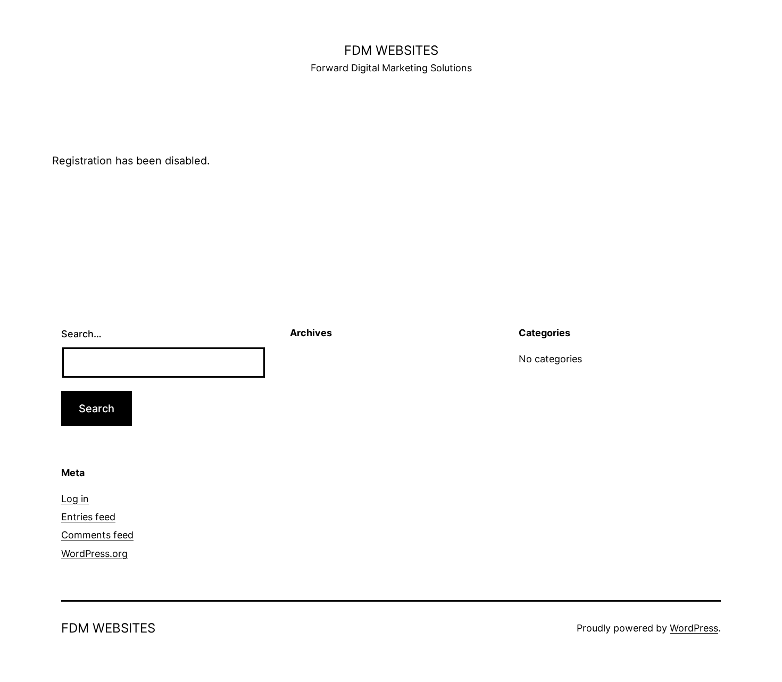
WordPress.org (94, 553)
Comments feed (97, 534)
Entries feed (88, 516)
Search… (81, 333)
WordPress (694, 628)
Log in (75, 498)
